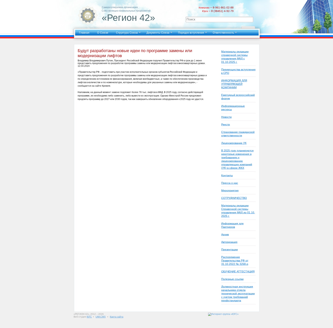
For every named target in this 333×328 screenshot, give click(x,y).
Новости (226, 116)
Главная (84, 32)
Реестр (225, 124)
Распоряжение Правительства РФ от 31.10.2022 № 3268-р (234, 260)
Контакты (227, 175)
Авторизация (229, 241)
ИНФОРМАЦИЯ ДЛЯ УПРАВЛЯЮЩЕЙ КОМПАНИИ (234, 84)
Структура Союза (127, 32)
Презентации (229, 249)
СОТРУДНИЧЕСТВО (234, 198)
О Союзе (102, 32)
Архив (225, 234)
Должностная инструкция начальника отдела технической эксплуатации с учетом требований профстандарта (238, 293)
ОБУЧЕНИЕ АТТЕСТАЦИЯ (238, 271)
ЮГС (89, 316)
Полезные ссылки (232, 279)
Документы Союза (157, 32)
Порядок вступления (191, 32)
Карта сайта (116, 316)
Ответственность (223, 32)
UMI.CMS (101, 316)
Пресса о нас (229, 182)
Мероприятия (230, 190)
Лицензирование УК (233, 143)
